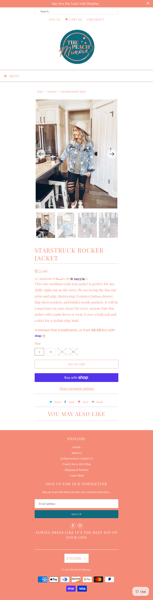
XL (73, 351)
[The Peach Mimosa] (76, 47)
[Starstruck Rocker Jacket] (76, 154)
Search (76, 447)
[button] (76, 279)
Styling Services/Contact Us (76, 458)
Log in (54, 19)
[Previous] (41, 154)
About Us (76, 452)
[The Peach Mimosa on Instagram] (80, 525)
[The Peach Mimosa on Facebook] (73, 525)
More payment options (76, 388)
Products (52, 91)
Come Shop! (77, 475)
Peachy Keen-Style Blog (77, 464)
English (74, 558)
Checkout (95, 19)
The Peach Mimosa (80, 569)
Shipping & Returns (76, 469)
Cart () (75, 19)
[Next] (112, 154)
